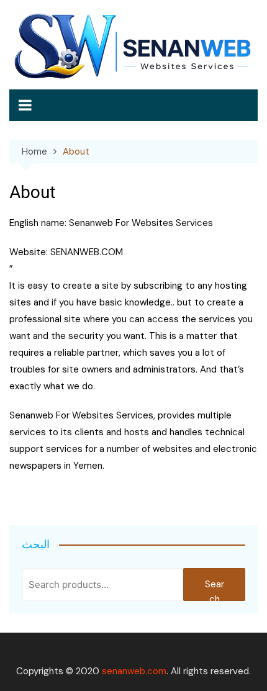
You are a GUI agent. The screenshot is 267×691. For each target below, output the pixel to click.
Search (214, 589)
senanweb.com (134, 671)
